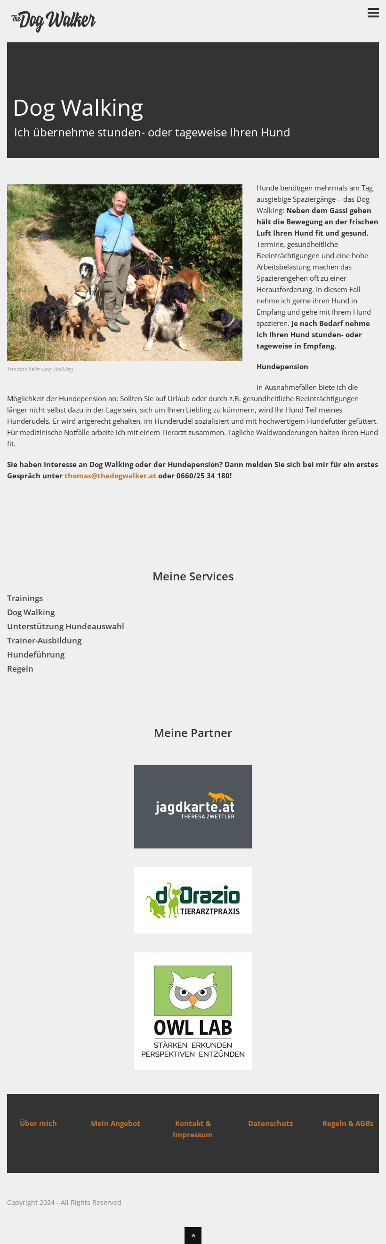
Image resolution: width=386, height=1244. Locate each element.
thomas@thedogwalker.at (110, 475)
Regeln (20, 668)
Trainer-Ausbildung (44, 640)
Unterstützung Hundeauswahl (65, 626)
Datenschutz (270, 1123)
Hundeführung (35, 654)
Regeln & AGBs (347, 1123)
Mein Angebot (115, 1123)
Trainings (25, 598)
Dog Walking (31, 612)
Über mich (38, 1123)
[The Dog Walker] (54, 31)
